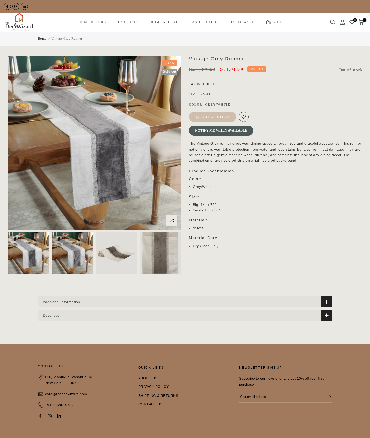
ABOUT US (147, 378)
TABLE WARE (242, 22)
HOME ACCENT (164, 22)
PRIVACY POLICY (153, 387)
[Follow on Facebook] (7, 6)
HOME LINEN (127, 22)
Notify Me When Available (221, 130)
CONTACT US (150, 404)
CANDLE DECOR (204, 22)
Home (42, 38)
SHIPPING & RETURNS (158, 396)
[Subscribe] (327, 397)
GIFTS (278, 22)
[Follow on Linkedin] (24, 6)
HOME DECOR (91, 22)
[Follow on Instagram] (15, 6)
